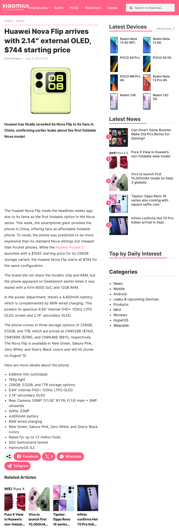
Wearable (121, 325)
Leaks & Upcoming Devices (136, 299)
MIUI (117, 309)
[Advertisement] (51, 173)
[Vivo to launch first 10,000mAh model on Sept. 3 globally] (142, 181)
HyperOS (121, 320)
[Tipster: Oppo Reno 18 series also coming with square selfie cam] (142, 203)
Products (121, 304)
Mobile (119, 289)
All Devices (164, 28)
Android (120, 294)
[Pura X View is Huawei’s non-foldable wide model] (142, 159)
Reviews (120, 315)
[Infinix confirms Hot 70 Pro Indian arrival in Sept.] (142, 225)
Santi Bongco (12, 58)
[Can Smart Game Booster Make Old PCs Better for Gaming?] (142, 137)
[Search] (131, 8)
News (118, 283)
